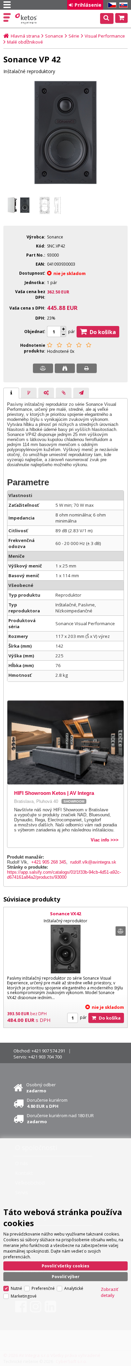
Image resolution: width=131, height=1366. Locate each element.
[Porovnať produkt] (43, 368)
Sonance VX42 (65, 914)
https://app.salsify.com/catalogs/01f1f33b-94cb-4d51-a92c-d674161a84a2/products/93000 (64, 875)
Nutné (16, 1288)
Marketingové (24, 1296)
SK (122, 5)
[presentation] (11, 393)
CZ (111, 5)
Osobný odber (41, 1088)
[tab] (11, 393)
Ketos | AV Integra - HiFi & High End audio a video (26, 18)
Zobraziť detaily (109, 1292)
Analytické (73, 1288)
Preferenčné (43, 1288)
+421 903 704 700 (45, 1057)
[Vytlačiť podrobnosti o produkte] (87, 368)
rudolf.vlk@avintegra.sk (93, 862)
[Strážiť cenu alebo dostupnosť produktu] (65, 368)
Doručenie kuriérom (47, 1103)
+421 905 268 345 (48, 862)
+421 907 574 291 (48, 1051)
